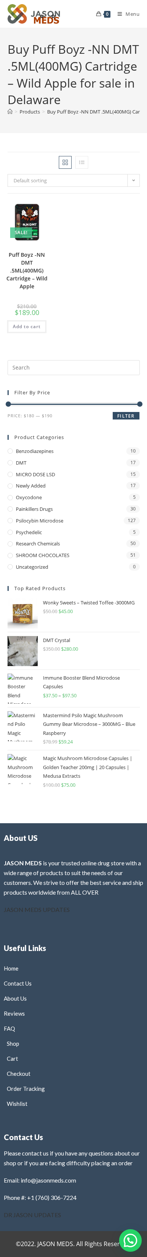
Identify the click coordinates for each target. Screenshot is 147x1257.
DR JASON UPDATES (32, 1214)
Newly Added (31, 485)
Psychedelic (29, 532)
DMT (21, 462)
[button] (25, 214)
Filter (126, 416)
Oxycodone (29, 497)
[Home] (10, 111)
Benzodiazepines (35, 451)
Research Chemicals (38, 543)
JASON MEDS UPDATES (37, 909)
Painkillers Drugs (34, 509)
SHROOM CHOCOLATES (42, 555)
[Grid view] (65, 162)
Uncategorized (32, 566)
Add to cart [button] (27, 326)
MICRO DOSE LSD (35, 474)
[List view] (81, 162)
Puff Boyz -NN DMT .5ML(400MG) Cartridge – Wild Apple (26, 270)
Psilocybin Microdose (39, 520)
